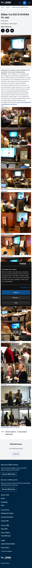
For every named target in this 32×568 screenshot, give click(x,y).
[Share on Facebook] (12, 30)
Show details (23, 287)
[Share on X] (3, 30)
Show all (16, 454)
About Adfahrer (5, 532)
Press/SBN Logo (6, 535)
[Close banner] (29, 263)
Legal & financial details (8, 543)
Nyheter (8, 7)
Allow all (16, 292)
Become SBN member (9, 474)
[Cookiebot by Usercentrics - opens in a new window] (19, 264)
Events (3, 498)
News (2, 505)
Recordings (4, 502)
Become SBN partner (8, 489)
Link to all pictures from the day (10, 427)
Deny (16, 302)
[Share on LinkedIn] (7, 30)
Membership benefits (7, 513)
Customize (15, 297)
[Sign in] (24, 3)
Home (2, 7)
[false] (20, 3)
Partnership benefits (7, 517)
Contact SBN (5, 521)
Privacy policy (5, 547)
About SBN (4, 529)
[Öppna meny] (29, 3)
